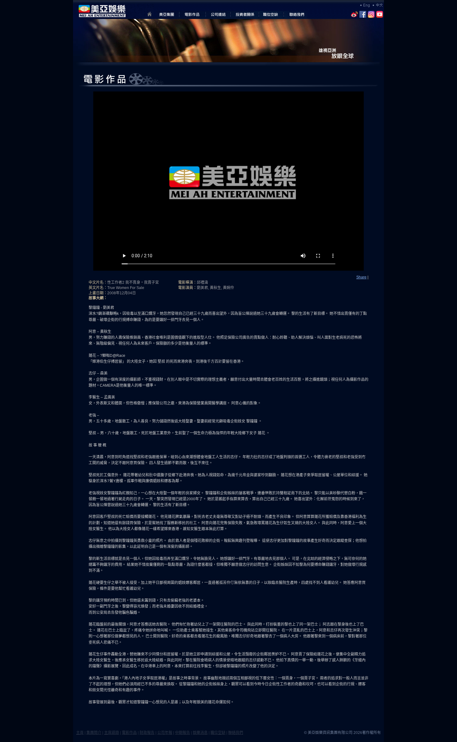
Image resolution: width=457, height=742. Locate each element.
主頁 (80, 732)
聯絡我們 (235, 732)
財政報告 (147, 732)
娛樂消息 (200, 732)
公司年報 (164, 732)
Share (361, 277)
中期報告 (182, 732)
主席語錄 (111, 732)
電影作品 (129, 732)
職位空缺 (217, 732)
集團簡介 (93, 732)
